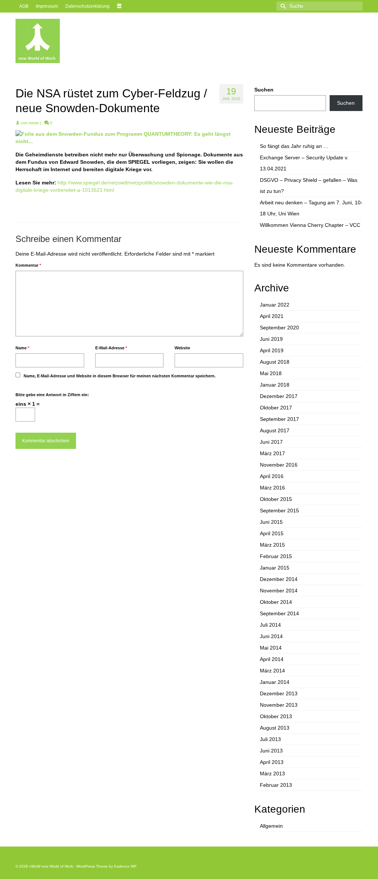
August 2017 (274, 430)
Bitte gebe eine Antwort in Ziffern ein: (52, 394)
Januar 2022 (274, 305)
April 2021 (272, 316)
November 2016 (279, 465)
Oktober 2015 (276, 499)
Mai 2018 (271, 373)
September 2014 (279, 613)
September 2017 (279, 419)
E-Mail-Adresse (111, 348)
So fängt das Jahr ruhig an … (294, 146)
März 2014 (272, 671)
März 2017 (272, 453)
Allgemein (271, 826)
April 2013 (272, 762)
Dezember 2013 (279, 693)
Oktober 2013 (276, 716)
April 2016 (272, 476)
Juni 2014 (271, 636)
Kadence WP (125, 866)
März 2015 (272, 545)
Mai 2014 (271, 648)
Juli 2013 (270, 739)
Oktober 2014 (276, 602)
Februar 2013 (276, 785)
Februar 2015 (276, 556)
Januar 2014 (274, 682)
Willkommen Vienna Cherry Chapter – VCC (310, 225)
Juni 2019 (271, 339)
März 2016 (272, 488)
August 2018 (274, 362)
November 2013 (279, 705)
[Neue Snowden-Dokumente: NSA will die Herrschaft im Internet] (129, 137)
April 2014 (272, 659)
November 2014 (279, 591)
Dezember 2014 (279, 579)
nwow (33, 123)
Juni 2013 (271, 751)
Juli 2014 (270, 625)
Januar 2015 (274, 568)
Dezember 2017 (279, 396)
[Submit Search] (282, 6)
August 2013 (274, 728)
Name (22, 348)
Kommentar (28, 265)
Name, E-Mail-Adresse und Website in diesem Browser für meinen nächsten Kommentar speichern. (120, 376)
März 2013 (272, 773)
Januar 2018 (274, 385)
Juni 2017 (271, 442)
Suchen (264, 90)
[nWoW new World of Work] (70, 41)
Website (182, 348)
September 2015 (279, 510)
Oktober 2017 (276, 408)
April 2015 (272, 533)
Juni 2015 (271, 522)
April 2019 (272, 350)
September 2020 (279, 328)
